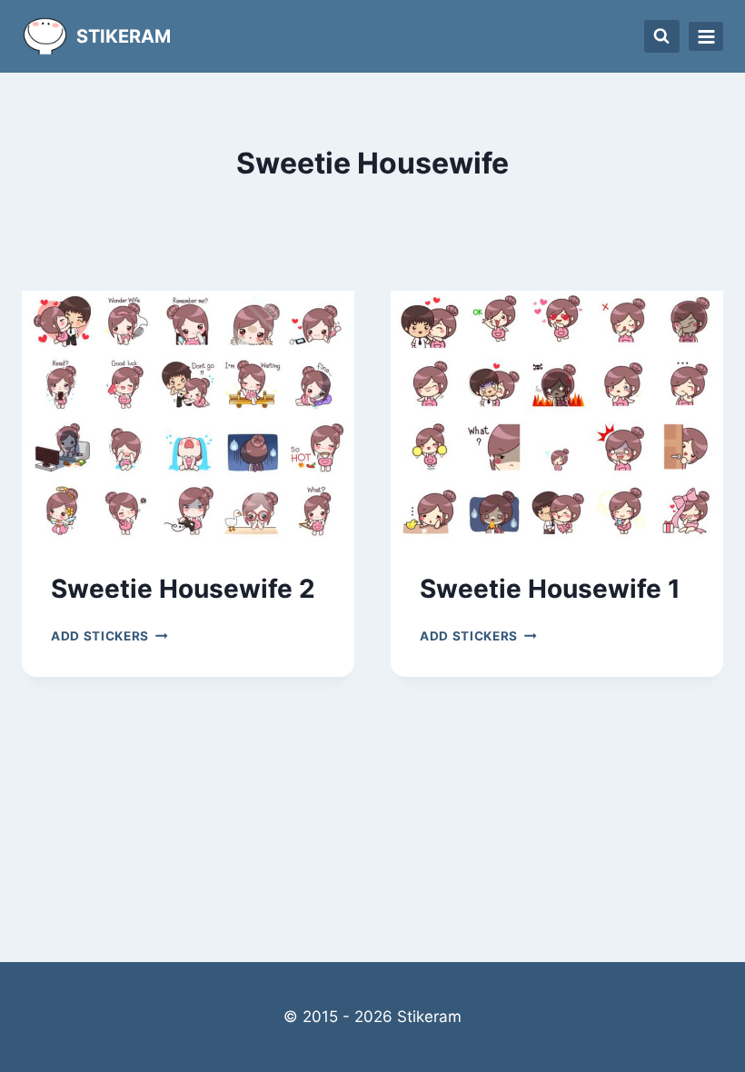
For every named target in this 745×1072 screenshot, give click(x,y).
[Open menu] (706, 36)
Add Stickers (109, 636)
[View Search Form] (662, 36)
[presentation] (188, 416)
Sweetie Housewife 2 (183, 588)
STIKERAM (123, 36)
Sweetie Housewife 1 (550, 588)
